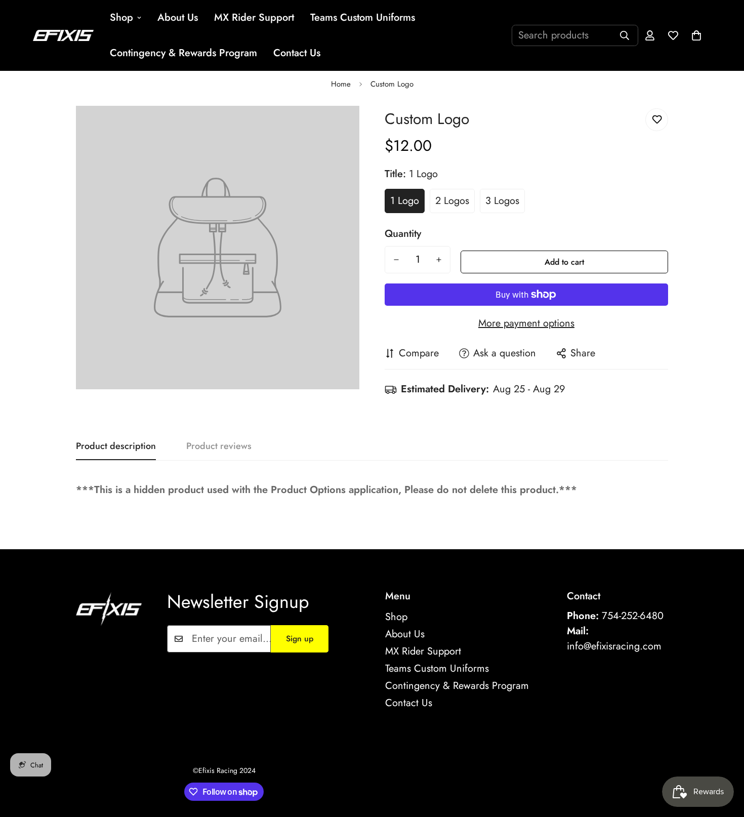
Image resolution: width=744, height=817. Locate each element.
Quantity (403, 234)
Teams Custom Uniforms (362, 17)
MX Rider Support (254, 17)
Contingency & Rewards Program (183, 53)
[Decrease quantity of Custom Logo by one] (396, 260)
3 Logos (502, 200)
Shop (121, 17)
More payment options (526, 323)
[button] (696, 35)
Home (341, 84)
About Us (177, 17)
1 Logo (404, 200)
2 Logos (452, 200)
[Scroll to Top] (724, 761)
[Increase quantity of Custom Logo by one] (439, 260)
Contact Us (296, 53)
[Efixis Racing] (63, 35)
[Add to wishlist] (656, 119)
